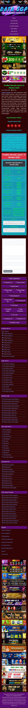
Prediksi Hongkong (7, 335)
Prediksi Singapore (8, 333)
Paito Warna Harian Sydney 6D (10, 520)
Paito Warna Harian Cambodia (10, 502)
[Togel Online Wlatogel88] (14, 609)
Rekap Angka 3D (21, 291)
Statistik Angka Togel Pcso (9, 410)
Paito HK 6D (14, 31)
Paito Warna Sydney (8, 368)
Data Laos (5, 445)
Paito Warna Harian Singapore (10, 495)
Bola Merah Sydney (8, 469)
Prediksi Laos (6, 349)
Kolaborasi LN (21, 318)
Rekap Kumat (14, 286)
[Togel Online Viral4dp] (14, 79)
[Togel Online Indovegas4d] (14, 688)
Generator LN (8, 282)
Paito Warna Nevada (8, 384)
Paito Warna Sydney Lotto (10, 702)
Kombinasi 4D (8, 318)
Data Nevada (6, 450)
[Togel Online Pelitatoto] (14, 72)
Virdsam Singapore (6, 530)
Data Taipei (6, 448)
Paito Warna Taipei (8, 382)
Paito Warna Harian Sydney (10, 500)
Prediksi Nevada (5, 92)
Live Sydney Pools (5, 545)
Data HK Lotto (6, 703)
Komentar (14, 90)
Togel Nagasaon (5, 536)
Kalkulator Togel (14, 322)
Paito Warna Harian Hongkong (10, 497)
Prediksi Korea (6, 347)
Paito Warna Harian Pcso (9, 506)
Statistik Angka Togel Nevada (10, 419)
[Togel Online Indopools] (14, 675)
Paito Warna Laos (7, 380)
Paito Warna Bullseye (8, 373)
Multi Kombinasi (20, 310)
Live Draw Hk (4, 554)
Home (14, 18)
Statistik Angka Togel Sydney (10, 403)
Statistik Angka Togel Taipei (10, 417)
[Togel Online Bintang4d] (14, 602)
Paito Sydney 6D (14, 34)
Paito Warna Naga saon (7, 539)
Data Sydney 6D (7, 455)
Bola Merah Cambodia (8, 471)
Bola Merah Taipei (7, 483)
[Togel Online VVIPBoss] (14, 39)
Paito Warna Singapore (9, 364)
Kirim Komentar (8, 271)
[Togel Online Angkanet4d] (14, 668)
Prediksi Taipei (6, 351)
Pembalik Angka (8, 310)
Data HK (3, 551)
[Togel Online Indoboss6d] (14, 569)
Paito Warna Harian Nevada (10, 516)
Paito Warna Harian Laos (9, 511)
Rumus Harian (21, 282)
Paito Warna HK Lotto (21, 702)
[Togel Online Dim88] (14, 46)
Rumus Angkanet (5, 533)
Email (4, 264)
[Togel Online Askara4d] (14, 595)
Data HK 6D (6, 452)
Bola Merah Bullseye (8, 474)
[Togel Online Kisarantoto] (14, 66)
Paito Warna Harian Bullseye (10, 504)
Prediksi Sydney (7, 338)
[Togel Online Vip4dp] (14, 642)
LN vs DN (14, 315)
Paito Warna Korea (7, 377)
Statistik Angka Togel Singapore (11, 399)
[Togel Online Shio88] (14, 682)
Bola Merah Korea (7, 478)
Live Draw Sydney (14, 26)
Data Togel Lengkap (8, 457)
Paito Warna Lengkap (8, 391)
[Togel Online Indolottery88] (14, 662)
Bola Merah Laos (7, 480)
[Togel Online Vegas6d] (14, 589)
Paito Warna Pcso (7, 375)
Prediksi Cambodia (8, 340)
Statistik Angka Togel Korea (10, 413)
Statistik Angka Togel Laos (9, 415)
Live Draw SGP (14, 23)
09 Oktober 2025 (6, 90)
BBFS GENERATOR (14, 278)
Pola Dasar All (21, 300)
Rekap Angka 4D (8, 300)
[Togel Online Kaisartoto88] (14, 622)
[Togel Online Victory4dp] (14, 576)
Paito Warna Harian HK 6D (9, 518)
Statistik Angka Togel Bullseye (10, 408)
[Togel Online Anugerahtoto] (14, 655)
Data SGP (9, 699)
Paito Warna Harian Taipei (9, 513)
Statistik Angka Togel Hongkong (11, 401)
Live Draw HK (14, 20)
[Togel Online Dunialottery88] (14, 649)
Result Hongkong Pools (7, 548)
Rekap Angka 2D (14, 296)
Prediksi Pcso (6, 345)
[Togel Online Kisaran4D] (14, 59)
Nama (4, 257)
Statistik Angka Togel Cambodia (11, 406)
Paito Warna (14, 28)
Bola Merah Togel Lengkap (9, 487)
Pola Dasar (15, 305)
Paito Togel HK (5, 331)
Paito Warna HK (5, 697)
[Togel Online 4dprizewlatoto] (14, 615)
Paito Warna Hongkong (9, 366)
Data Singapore (7, 429)
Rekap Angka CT (8, 291)
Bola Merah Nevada (8, 485)
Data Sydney (6, 434)
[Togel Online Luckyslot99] (14, 635)
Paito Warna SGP (22, 697)
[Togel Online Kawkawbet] (14, 582)
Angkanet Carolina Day (7, 542)
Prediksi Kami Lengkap (8, 356)
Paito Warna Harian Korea (9, 509)
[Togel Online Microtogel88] (14, 562)
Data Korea (6, 443)
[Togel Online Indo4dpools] (14, 629)
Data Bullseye (6, 439)
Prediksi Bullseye (7, 342)
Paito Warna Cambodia (9, 370)
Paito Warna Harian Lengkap (10, 522)
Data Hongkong (7, 432)
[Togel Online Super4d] (14, 52)
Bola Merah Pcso (7, 476)
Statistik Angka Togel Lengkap (10, 422)
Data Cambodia (7, 436)
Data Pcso (5, 441)
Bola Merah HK (6, 467)
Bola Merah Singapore (8, 464)
